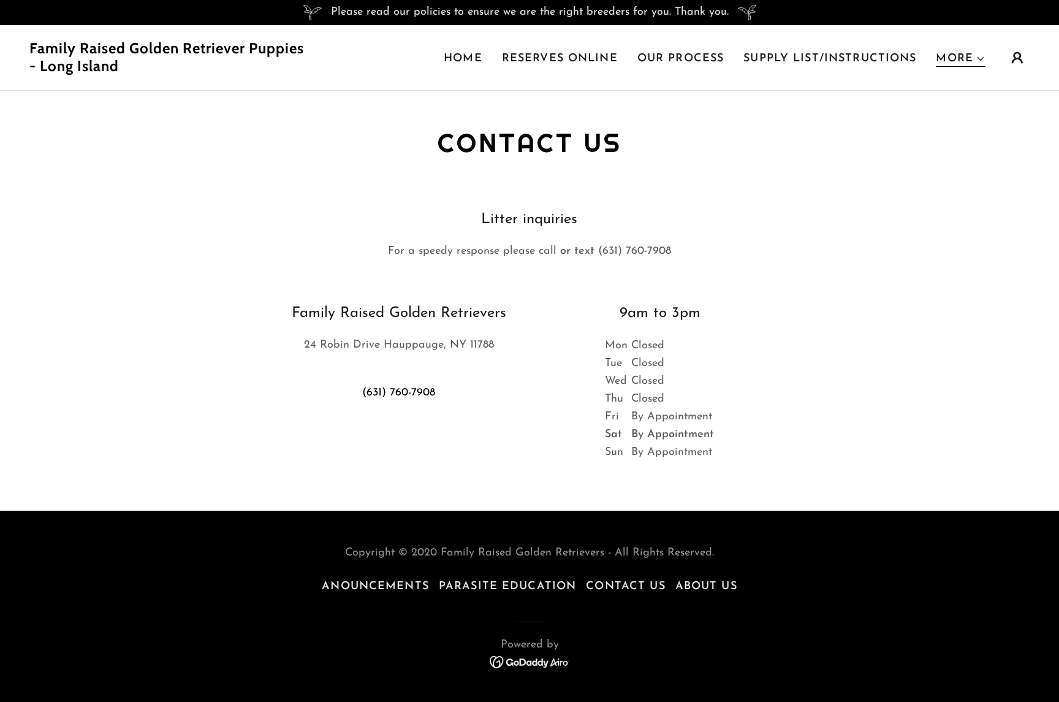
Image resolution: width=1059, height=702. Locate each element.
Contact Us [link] (625, 586)
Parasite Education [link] (507, 586)
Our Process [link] (680, 58)
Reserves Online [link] (560, 58)
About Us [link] (706, 586)
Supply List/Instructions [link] (829, 58)
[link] (169, 68)
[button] (960, 59)
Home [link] (463, 58)
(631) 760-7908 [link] (398, 393)
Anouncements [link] (375, 586)
